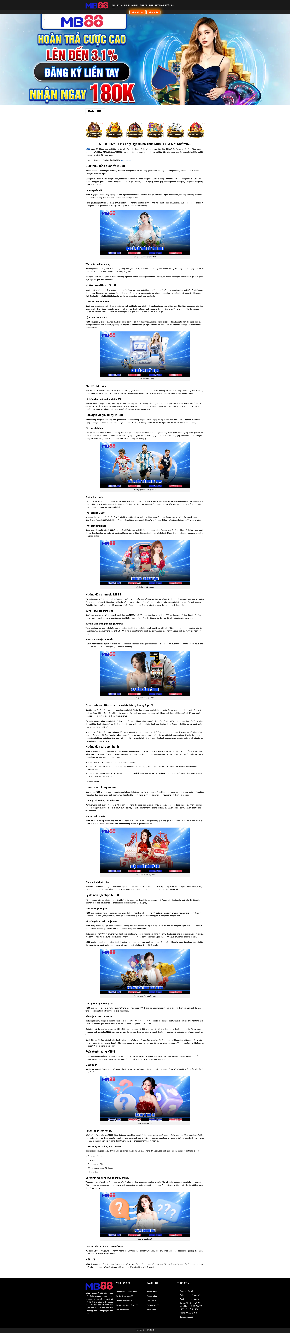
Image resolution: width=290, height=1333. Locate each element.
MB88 (113, 5)
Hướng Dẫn (169, 5)
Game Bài (134, 5)
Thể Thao (143, 5)
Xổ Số (151, 5)
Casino (127, 5)
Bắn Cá (120, 5)
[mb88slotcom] (97, 5)
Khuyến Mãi (159, 5)
